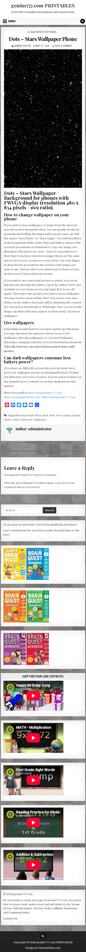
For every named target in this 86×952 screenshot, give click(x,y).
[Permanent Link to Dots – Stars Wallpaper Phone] (43, 118)
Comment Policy (19, 912)
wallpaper (40, 419)
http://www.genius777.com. (59, 397)
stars (16, 419)
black (37, 415)
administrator (22, 45)
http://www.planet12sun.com (22, 397)
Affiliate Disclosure (65, 908)
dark (45, 415)
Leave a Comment (63, 45)
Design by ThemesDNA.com (42, 948)
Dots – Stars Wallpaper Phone (43, 38)
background (25, 415)
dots (52, 415)
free (59, 415)
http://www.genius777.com (45, 392)
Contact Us (10, 918)
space (8, 419)
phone (76, 415)
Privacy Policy (43, 908)
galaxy (67, 415)
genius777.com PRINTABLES (43, 5)
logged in (26, 474)
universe (26, 419)
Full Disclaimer (22, 908)
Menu (12, 21)
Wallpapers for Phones (43, 32)
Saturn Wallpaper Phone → (67, 450)
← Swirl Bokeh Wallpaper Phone (22, 450)
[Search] (82, 21)
